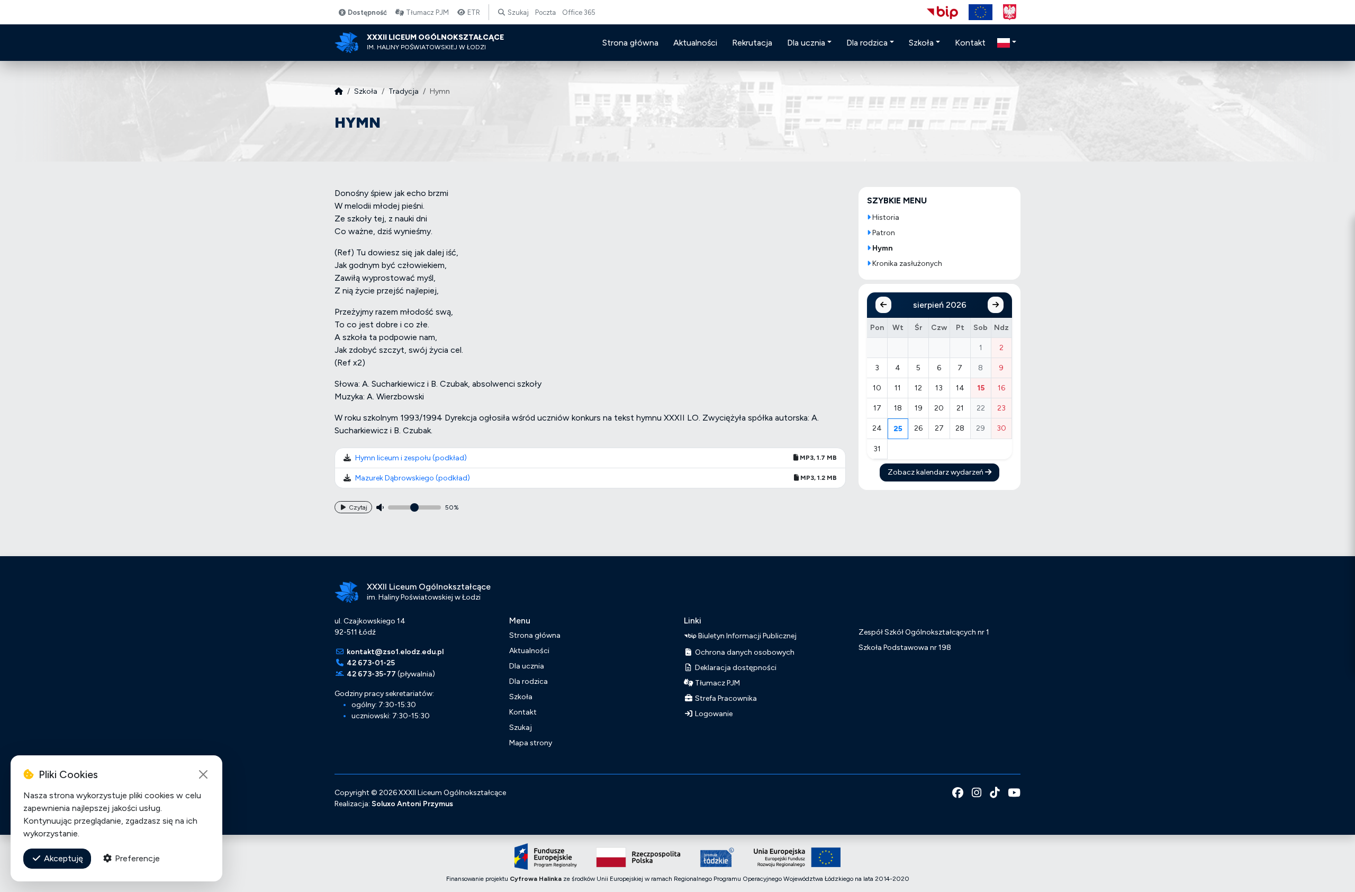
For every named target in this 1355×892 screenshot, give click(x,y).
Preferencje (136, 858)
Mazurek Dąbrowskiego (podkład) (412, 478)
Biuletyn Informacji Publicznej (747, 635)
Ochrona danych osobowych (743, 652)
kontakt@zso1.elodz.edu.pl (395, 651)
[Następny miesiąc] (996, 305)
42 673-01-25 (371, 662)
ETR (473, 12)
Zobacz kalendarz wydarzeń (936, 472)
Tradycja (404, 91)
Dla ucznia (526, 666)
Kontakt (523, 712)
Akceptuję (62, 858)
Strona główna (535, 635)
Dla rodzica (528, 681)
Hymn (882, 248)
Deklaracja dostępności (734, 667)
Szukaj (517, 12)
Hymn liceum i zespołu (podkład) (411, 457)
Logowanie (713, 713)
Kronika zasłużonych (906, 263)
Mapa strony (530, 742)
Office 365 (578, 12)
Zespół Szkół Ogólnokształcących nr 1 (924, 632)
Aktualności (529, 650)
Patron (883, 232)
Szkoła (365, 91)
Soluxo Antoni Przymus (412, 803)
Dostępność (366, 12)
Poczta (545, 12)
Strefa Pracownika (725, 698)
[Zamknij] (203, 774)
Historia (885, 217)
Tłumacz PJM (426, 12)
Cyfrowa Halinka (536, 878)
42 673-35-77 (371, 674)
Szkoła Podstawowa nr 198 (905, 647)
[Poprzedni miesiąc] (883, 305)
